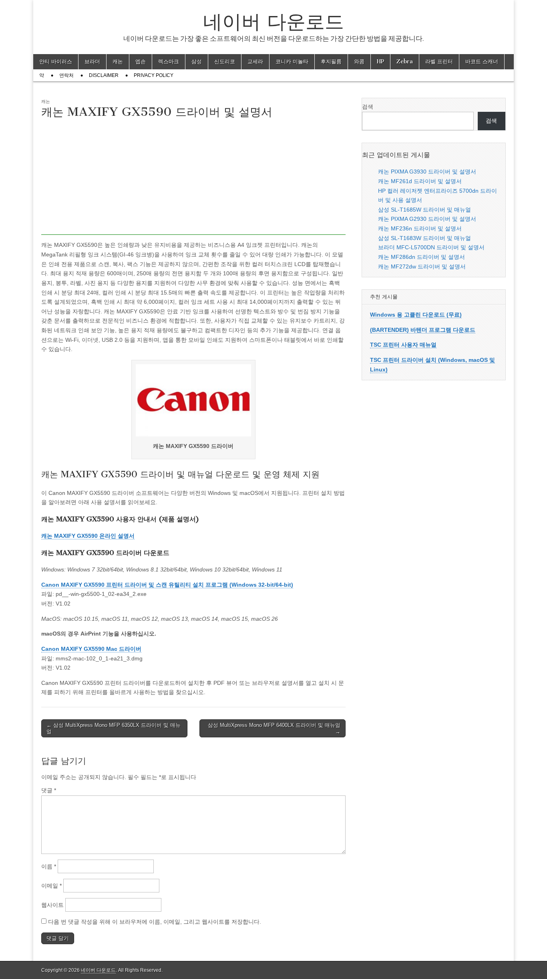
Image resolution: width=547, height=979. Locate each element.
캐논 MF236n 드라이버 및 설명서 (420, 228)
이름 (48, 866)
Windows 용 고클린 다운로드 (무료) (416, 314)
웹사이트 (52, 905)
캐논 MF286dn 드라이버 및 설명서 (421, 257)
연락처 (66, 75)
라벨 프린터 (439, 61)
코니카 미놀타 (292, 61)
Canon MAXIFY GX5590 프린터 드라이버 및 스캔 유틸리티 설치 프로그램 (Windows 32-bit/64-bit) (167, 584)
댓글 (48, 790)
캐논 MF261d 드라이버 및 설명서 (420, 181)
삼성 (196, 61)
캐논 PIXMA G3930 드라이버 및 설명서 (427, 171)
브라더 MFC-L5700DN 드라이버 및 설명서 (431, 247)
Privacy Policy (153, 75)
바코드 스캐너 (481, 61)
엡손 (140, 61)
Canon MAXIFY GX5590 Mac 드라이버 (91, 649)
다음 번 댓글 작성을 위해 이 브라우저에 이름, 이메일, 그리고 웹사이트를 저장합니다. (154, 921)
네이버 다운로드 (273, 21)
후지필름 (331, 61)
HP (380, 61)
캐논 (118, 61)
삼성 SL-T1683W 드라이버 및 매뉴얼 (424, 238)
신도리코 (224, 61)
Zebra (404, 61)
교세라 (255, 61)
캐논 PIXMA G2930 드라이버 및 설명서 (427, 219)
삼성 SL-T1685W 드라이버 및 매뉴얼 (424, 209)
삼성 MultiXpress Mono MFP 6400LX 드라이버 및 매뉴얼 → (274, 728)
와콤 (359, 61)
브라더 (92, 61)
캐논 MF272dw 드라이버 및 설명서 (422, 266)
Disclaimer (104, 75)
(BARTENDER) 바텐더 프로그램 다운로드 (422, 330)
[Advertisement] (193, 179)
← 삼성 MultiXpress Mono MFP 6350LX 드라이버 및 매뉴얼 (113, 728)
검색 (367, 106)
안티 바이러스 (55, 61)
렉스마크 (168, 61)
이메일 (51, 885)
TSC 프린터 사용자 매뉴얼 (403, 344)
